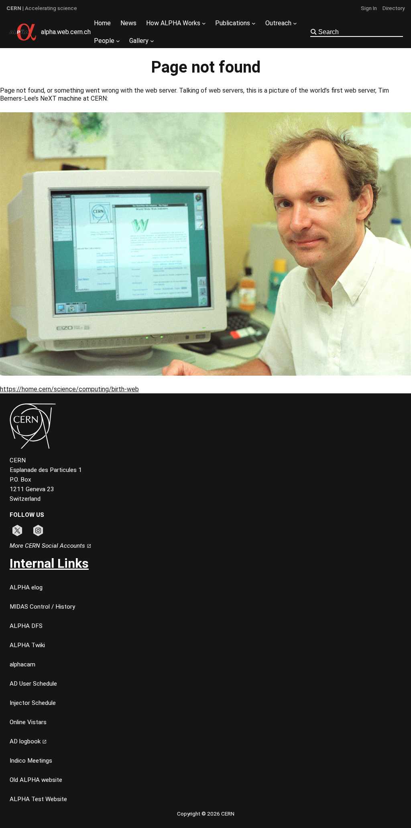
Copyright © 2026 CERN (205, 813)
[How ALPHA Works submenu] (204, 23)
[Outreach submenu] (295, 23)
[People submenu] (118, 41)
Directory (394, 8)
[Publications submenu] (254, 23)
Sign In (369, 8)
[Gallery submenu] (152, 41)
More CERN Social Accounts (48, 545)
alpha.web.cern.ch (66, 32)
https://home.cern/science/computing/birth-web (69, 389)
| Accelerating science (41, 8)
